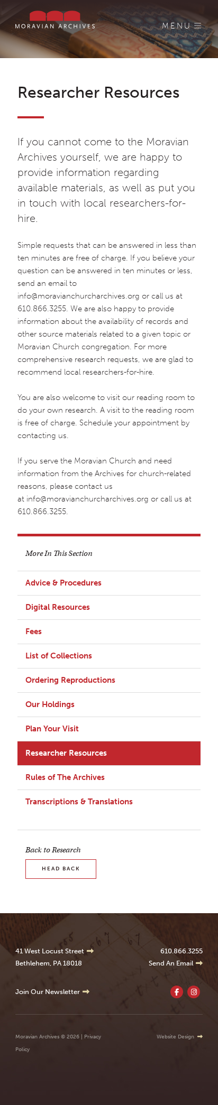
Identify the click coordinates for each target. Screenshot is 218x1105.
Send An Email (171, 963)
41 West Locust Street (49, 951)
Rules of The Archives (65, 777)
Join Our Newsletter (47, 992)
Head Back (61, 869)
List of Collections (58, 656)
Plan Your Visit (52, 728)
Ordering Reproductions (70, 680)
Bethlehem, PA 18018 (48, 963)
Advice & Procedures (63, 583)
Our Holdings (50, 704)
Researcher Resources (66, 753)
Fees (33, 631)
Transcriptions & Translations (79, 801)
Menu (177, 26)
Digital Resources (57, 607)
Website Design (175, 1037)
